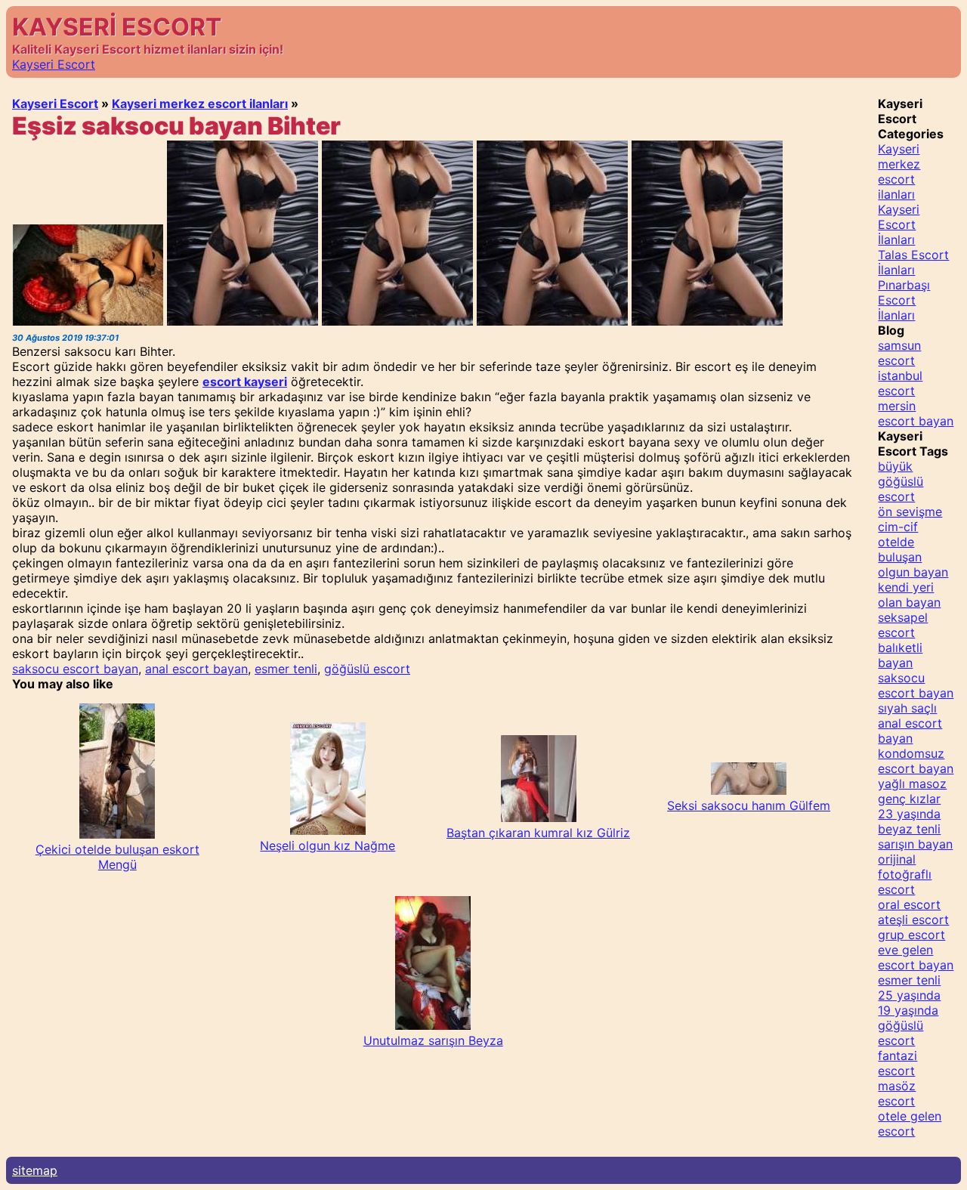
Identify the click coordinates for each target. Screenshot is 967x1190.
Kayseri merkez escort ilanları (200, 103)
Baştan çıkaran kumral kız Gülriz (538, 832)
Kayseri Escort (53, 64)
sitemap (34, 1170)
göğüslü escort (367, 668)
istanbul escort (900, 383)
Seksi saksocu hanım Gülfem (748, 805)
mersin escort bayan (915, 413)
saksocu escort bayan (75, 668)
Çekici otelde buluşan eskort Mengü (117, 857)
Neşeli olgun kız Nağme (327, 845)
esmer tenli (286, 668)
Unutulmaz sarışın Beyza (433, 1040)
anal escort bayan (196, 668)
